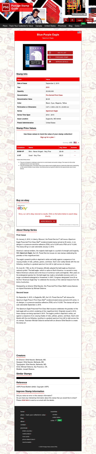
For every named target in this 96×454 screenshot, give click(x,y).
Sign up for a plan (47, 137)
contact (23, 424)
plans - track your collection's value (33, 415)
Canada (39, 25)
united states (56, 417)
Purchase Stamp (62, 57)
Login (80, 20)
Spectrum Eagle (52, 111)
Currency (65, 143)
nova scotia (25, 436)
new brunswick (26, 442)
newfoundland (26, 434)
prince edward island (28, 439)
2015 (47, 87)
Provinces (62, 25)
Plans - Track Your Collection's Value (18, 25)
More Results (46, 221)
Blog (70, 25)
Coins (78, 25)
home (22, 411)
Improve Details (62, 62)
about (22, 421)
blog (22, 418)
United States (50, 25)
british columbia (27, 431)
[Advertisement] (48, 184)
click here (25, 400)
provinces (24, 428)
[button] (75, 151)
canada (54, 414)
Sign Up (89, 20)
